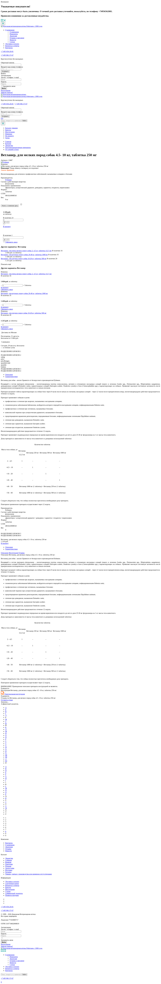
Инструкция (13, 553)
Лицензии (9, 847)
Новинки (8, 134)
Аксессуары (9, 868)
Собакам (8, 860)
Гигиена (8, 872)
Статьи (12, 42)
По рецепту (9, 136)
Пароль (3, 82)
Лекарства (9, 858)
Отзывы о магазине (17, 38)
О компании (9, 30)
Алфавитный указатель (14, 893)
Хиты (7, 138)
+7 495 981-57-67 (7, 55)
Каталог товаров (11, 128)
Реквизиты (14, 34)
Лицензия (13, 36)
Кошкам (8, 862)
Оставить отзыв (7, 700)
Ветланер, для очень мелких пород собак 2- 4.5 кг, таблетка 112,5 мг (26, 251)
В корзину (7, 226)
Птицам (8, 866)
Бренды (8, 130)
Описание (9, 375)
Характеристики (11, 376)
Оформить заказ (11, 242)
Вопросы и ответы (12, 46)
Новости (13, 40)
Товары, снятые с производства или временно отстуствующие (28, 874)
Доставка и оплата (12, 44)
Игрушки (8, 870)
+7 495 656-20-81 (7, 51)
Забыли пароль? (7, 92)
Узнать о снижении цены (10, 206)
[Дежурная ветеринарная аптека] (13, 94)
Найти (24, 120)
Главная (8, 142)
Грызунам (9, 864)
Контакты (9, 48)
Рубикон (8, 180)
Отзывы (22, 553)
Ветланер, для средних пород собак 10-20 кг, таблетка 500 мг (23, 259)
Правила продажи (12, 895)
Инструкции (10, 132)
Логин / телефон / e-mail (10, 77)
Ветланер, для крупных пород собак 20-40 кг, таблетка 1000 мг (24, 255)
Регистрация (5, 90)
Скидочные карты (12, 883)
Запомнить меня (9, 86)
